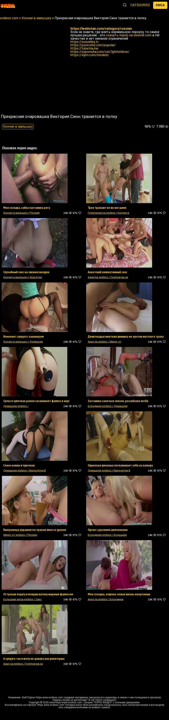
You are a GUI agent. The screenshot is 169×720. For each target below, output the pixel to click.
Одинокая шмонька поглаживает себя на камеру (120, 465)
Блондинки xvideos (99, 406)
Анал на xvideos (97, 341)
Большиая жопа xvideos (18, 599)
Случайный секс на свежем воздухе (26, 272)
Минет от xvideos (14, 534)
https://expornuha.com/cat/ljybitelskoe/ (99, 52)
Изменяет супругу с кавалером (23, 336)
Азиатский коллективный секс (107, 272)
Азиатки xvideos (98, 277)
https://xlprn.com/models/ (89, 55)
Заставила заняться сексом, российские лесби (118, 401)
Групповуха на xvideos (101, 212)
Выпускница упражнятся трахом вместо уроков (34, 530)
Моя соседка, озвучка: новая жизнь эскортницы (119, 594)
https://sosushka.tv (84, 42)
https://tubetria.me (84, 48)
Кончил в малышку (18, 126)
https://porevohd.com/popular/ (93, 45)
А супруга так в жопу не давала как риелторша (34, 658)
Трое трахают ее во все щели (107, 207)
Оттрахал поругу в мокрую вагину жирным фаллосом (38, 594)
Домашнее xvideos (15, 406)
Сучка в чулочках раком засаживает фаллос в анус (36, 401)
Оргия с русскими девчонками (108, 530)
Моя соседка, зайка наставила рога (26, 207)
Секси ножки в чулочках (19, 465)
